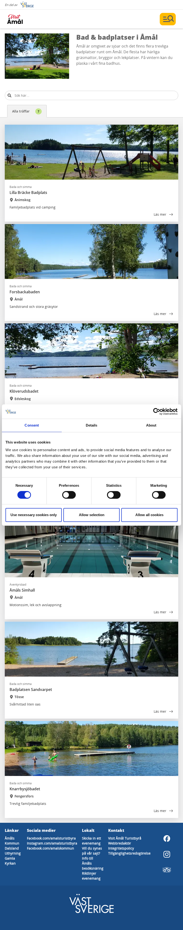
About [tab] (151, 425)
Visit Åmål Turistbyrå (124, 838)
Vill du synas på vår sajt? (92, 850)
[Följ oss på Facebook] (166, 838)
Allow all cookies (149, 515)
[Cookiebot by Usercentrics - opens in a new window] (157, 411)
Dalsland (12, 848)
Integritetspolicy (121, 848)
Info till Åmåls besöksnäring (92, 863)
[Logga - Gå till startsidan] (24, 19)
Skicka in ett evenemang (91, 840)
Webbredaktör (119, 843)
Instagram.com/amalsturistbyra (52, 843)
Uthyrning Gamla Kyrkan (13, 858)
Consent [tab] (32, 425)
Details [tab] (91, 425)
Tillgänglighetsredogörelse (129, 853)
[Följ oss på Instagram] (166, 854)
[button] (37, 56)
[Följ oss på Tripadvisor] (166, 870)
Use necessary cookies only (33, 515)
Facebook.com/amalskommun (50, 848)
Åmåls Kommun (12, 840)
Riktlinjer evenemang (91, 876)
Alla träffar (25, 111)
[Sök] (9, 95)
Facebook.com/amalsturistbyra (51, 838)
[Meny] (168, 19)
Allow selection (91, 515)
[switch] (69, 495)
